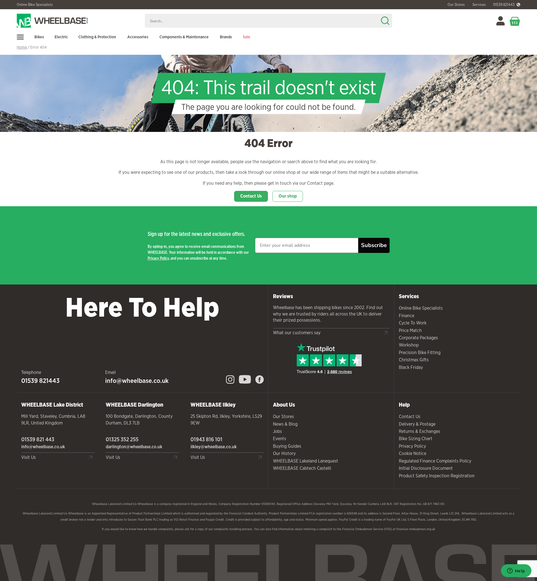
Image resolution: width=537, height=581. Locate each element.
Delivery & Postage (417, 424)
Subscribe (374, 245)
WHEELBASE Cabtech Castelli (302, 468)
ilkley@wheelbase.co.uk (213, 447)
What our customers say (297, 333)
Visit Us (28, 457)
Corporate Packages (418, 338)
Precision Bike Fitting (420, 352)
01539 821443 (504, 5)
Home (22, 47)
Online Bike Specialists (35, 5)
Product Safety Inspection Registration (437, 476)
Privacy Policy (158, 258)
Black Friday (411, 367)
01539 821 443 (37, 439)
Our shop (288, 196)
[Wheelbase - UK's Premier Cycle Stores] (78, 21)
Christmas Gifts (414, 360)
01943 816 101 (206, 439)
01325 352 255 (122, 439)
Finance (406, 316)
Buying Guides (287, 446)
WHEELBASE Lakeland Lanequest (305, 461)
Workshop (409, 345)
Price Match (410, 330)
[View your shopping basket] (515, 20)
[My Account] (500, 20)
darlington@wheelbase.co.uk (134, 447)
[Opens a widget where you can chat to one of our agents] (516, 571)
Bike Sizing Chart (415, 439)
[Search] (385, 21)
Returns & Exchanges (419, 431)
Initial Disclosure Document (426, 468)
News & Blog (285, 424)
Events (279, 439)
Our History (284, 453)
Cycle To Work (413, 323)
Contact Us (251, 196)
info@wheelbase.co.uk (137, 381)
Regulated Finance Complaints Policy (435, 461)
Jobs (277, 431)
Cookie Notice (412, 453)
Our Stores (283, 416)
